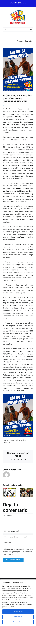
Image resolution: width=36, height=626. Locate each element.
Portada (20, 440)
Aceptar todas (18, 611)
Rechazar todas (18, 622)
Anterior (20, 41)
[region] (18, 602)
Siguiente (28, 41)
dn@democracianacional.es (18, 4)
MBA (6, 440)
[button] (4, 492)
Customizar (18, 616)
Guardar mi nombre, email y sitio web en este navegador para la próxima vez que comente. (18, 551)
